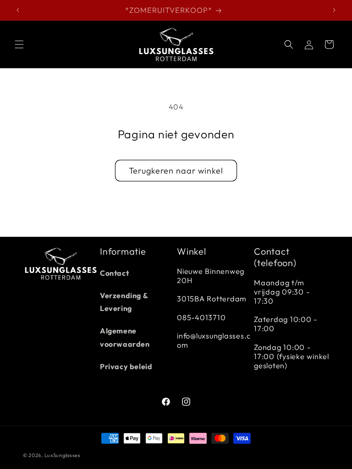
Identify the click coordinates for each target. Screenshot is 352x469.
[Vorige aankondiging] (18, 10)
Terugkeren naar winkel (176, 170)
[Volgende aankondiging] (334, 10)
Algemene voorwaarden (125, 337)
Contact (114, 273)
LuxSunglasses (62, 455)
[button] (19, 44)
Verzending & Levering (124, 302)
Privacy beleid (126, 366)
